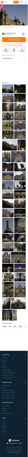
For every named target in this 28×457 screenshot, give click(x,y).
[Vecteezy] (2, 2)
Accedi (21, 2)
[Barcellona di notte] (8, 88)
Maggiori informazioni (7, 57)
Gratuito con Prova (14, 39)
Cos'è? (14, 55)
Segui (23, 34)
